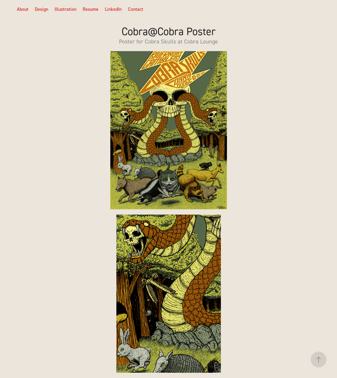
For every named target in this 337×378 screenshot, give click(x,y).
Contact (135, 9)
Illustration (65, 9)
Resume (90, 9)
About (22, 9)
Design (41, 9)
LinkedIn (113, 9)
